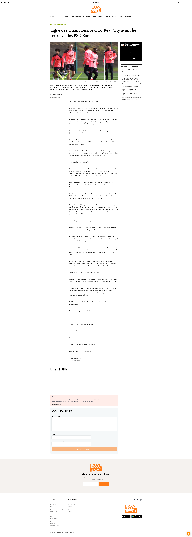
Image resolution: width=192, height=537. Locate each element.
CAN (51, 502)
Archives (70, 511)
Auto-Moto (114, 16)
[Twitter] (134, 499)
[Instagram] (141, 499)
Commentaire (56, 416)
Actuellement (53, 16)
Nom (53, 434)
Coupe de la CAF (53, 511)
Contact (69, 509)
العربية (188, 2)
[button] (188, 534)
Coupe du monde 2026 (76, 16)
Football (94, 16)
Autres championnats (54, 525)
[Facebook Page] (131, 499)
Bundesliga (52, 523)
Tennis (120, 16)
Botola (51, 506)
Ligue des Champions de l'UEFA (58, 24)
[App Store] (126, 516)
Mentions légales (71, 504)
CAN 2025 (67, 16)
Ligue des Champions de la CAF (57, 509)
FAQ (69, 508)
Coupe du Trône (53, 508)
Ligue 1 (51, 521)
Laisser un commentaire (84, 449)
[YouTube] (138, 499)
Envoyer (104, 484)
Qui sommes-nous (72, 502)
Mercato (100, 16)
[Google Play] (136, 516)
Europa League (53, 514)
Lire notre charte (56, 404)
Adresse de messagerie (59, 441)
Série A (51, 520)
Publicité (70, 506)
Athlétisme (107, 16)
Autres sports (128, 16)
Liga (51, 516)
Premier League (53, 518)
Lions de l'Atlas (86, 16)
